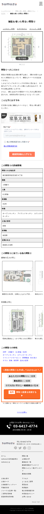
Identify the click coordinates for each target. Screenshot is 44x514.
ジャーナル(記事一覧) (8, 490)
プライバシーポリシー (16, 508)
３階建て (11, 352)
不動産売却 (5, 487)
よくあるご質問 (27, 481)
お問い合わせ (26, 496)
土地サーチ (5, 481)
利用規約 (25, 487)
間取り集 (25, 456)
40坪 (4, 352)
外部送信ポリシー (28, 493)
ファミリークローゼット (12, 358)
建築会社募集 (26, 474)
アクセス (25, 478)
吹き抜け (33, 358)
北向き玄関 (24, 360)
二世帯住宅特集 (6, 493)
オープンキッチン (9, 355)
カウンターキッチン (24, 355)
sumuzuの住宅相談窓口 (9, 459)
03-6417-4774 (25, 426)
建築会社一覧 (26, 462)
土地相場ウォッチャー (9, 484)
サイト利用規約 (29, 508)
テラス (5, 360)
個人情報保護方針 (28, 490)
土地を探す (5, 478)
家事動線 (25, 358)
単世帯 (16, 360)
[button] (5, 47)
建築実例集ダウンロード (30, 465)
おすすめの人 (22, 29)
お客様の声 (26, 459)
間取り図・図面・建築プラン (25, 11)
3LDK (3, 13)
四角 (10, 360)
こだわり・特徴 (9, 29)
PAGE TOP (36, 502)
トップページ (6, 11)
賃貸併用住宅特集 (7, 496)
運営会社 (25, 484)
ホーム (3, 456)
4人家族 (19, 352)
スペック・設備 (35, 29)
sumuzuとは (5, 462)
